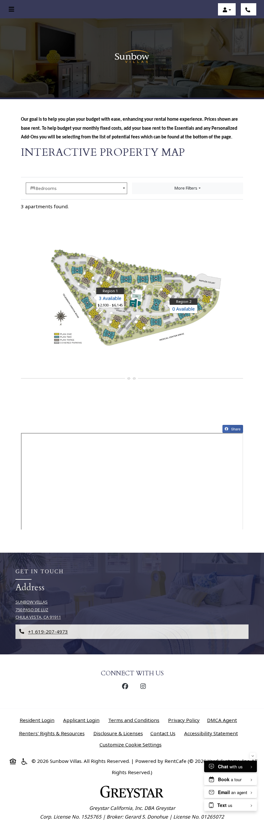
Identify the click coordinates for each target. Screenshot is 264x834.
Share (236, 429)
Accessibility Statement (212, 733)
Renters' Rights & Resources (53, 733)
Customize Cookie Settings (130, 744)
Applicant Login (82, 720)
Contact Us (162, 733)
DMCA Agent (223, 720)
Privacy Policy (185, 720)
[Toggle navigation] (11, 9)
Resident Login (38, 720)
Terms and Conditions (135, 720)
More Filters (185, 188)
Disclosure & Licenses (119, 733)
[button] (227, 10)
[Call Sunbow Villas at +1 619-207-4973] (248, 10)
